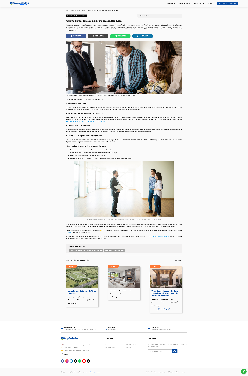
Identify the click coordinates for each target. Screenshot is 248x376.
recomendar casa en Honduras (114, 250)
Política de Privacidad (173, 372)
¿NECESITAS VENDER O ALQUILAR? (227, 3)
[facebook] (62, 361)
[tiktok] (75, 361)
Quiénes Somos (131, 344)
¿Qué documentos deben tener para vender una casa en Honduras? (86, 121)
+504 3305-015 (112, 330)
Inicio (106, 344)
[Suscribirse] (174, 351)
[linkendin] (71, 361)
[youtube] (84, 361)
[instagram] (67, 361)
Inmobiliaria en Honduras (94, 250)
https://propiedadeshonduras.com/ (158, 236)
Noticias (84, 16)
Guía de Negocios (110, 347)
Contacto (183, 372)
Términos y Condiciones (158, 372)
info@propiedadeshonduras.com (161, 330)
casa (71, 250)
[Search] (177, 16)
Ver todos (178, 260)
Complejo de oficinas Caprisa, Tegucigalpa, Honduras (80, 330)
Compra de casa (80, 250)
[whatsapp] (79, 361)
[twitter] (88, 361)
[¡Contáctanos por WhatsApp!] (244, 371)
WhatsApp (69, 232)
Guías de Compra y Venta (74, 16)
